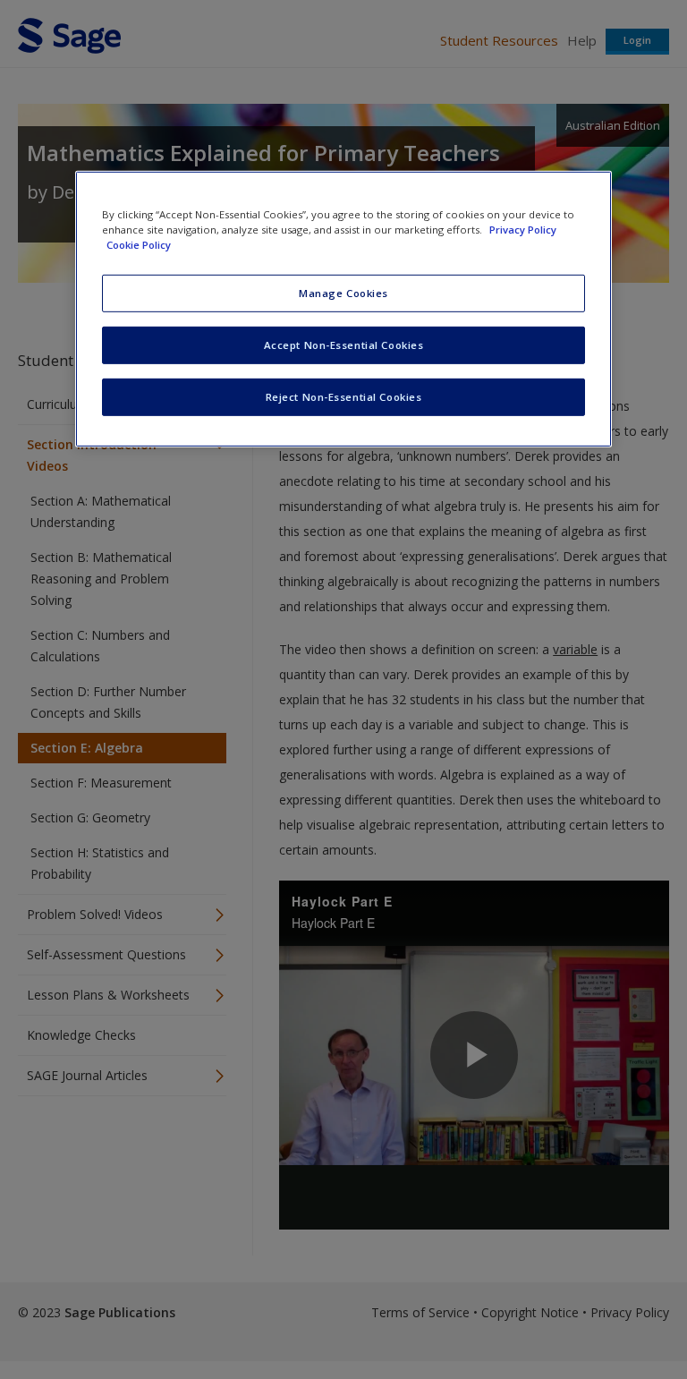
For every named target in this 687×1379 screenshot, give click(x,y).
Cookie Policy (138, 244)
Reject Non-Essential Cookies (344, 397)
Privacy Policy (522, 229)
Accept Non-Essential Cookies (344, 345)
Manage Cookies (343, 293)
